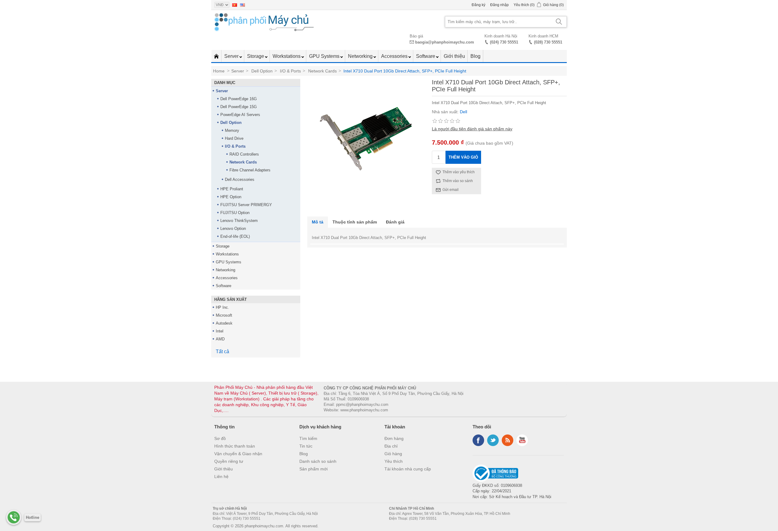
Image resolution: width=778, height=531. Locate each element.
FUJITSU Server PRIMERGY (246, 204)
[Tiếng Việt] (234, 5)
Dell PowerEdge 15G (238, 106)
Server (232, 56)
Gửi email (450, 190)
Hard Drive (234, 138)
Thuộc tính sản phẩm (354, 222)
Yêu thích (393, 461)
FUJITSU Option (235, 212)
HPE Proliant (231, 189)
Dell (463, 111)
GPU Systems (325, 56)
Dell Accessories (239, 179)
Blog (475, 56)
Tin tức (305, 446)
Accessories (395, 56)
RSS (507, 440)
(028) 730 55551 (548, 42)
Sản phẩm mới (313, 468)
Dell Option (231, 122)
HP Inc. (222, 307)
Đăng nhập (499, 5)
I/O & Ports (235, 146)
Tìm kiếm (308, 438)
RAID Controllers (244, 154)
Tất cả (222, 351)
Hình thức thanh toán (234, 446)
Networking (361, 56)
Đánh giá (395, 222)
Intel (219, 331)
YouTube (522, 440)
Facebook (478, 440)
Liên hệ (221, 476)
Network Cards (243, 162)
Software (426, 56)
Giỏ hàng (393, 453)
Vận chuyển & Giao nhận (238, 453)
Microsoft (224, 315)
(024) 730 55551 (504, 42)
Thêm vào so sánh (457, 181)
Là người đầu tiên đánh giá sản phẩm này (472, 128)
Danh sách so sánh (317, 461)
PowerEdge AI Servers (240, 114)
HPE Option (230, 197)
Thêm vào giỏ (463, 157)
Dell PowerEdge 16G (238, 99)
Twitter (493, 440)
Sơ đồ (220, 438)
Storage (256, 56)
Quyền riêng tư (228, 461)
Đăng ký (478, 5)
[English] (242, 5)
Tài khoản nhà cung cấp (407, 468)
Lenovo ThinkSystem (239, 220)
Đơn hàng (394, 438)
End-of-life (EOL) (235, 236)
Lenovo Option (233, 228)
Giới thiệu (454, 56)
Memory (232, 130)
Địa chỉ (391, 446)
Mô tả (317, 222)
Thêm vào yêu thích (458, 172)
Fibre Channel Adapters (249, 170)
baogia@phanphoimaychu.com (444, 42)
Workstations (287, 56)
